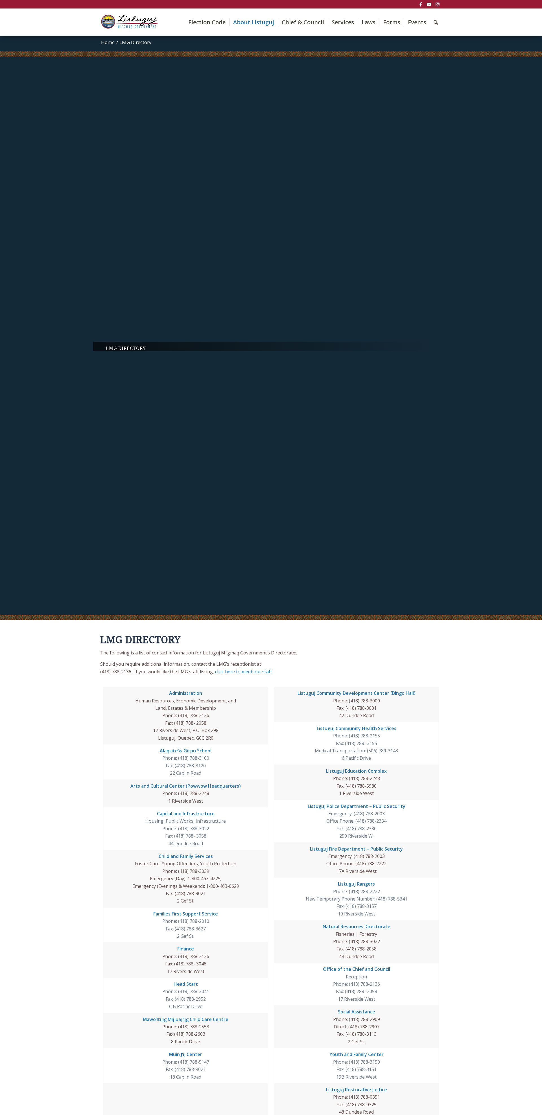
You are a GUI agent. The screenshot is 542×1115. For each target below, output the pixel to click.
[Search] (436, 22)
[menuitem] (207, 22)
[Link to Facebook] (420, 4)
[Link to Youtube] (429, 4)
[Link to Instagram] (437, 4)
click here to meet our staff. (244, 672)
